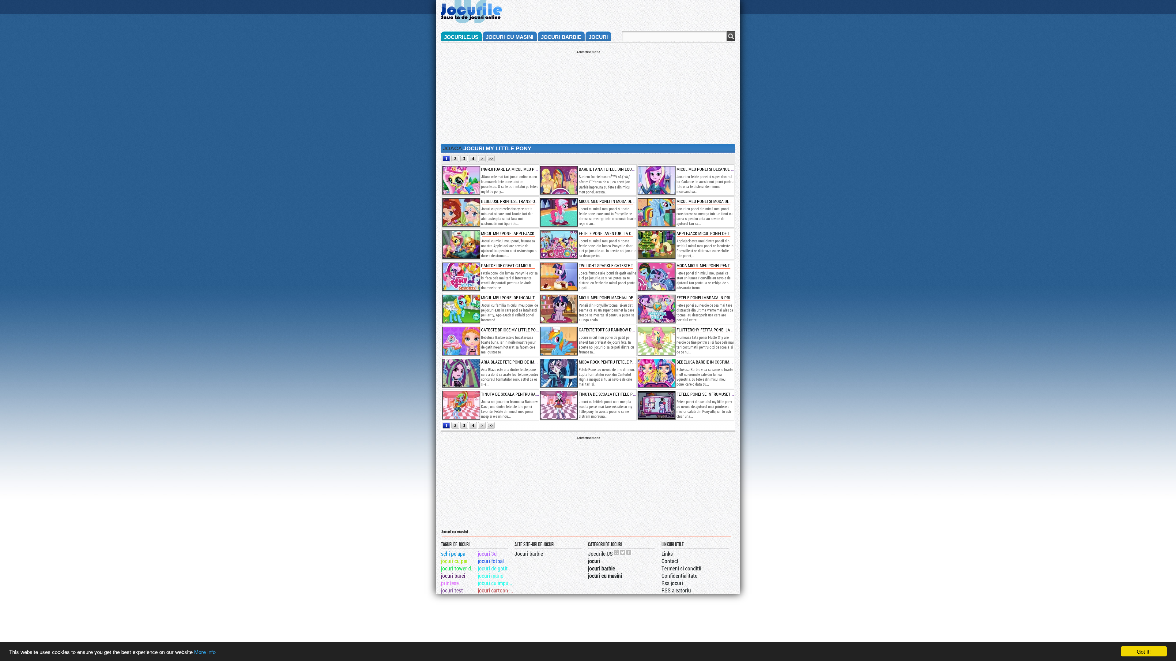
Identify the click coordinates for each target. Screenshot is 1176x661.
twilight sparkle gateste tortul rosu (617, 265)
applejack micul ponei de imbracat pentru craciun (727, 233)
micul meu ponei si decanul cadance (712, 169)
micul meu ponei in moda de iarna (611, 201)
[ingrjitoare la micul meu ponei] (461, 180)
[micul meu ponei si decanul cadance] (656, 180)
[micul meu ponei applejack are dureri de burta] (461, 244)
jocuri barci (453, 575)
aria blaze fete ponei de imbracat (514, 362)
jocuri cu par (454, 561)
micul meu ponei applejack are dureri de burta (528, 233)
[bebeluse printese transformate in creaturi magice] (461, 212)
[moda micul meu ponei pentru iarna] (656, 277)
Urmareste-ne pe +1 (617, 552)
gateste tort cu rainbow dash (609, 330)
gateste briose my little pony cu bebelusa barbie (530, 330)
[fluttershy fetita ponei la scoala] (656, 341)
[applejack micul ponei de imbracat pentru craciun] (656, 244)
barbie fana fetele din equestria (611, 169)
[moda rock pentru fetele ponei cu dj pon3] (558, 373)
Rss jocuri (672, 583)
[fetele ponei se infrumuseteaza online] (656, 405)
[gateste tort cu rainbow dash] (558, 341)
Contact (670, 561)
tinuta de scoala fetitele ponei (610, 394)
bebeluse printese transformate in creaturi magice (533, 201)
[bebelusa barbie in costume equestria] (656, 373)
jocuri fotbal (491, 561)
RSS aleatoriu (676, 590)
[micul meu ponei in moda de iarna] (558, 212)
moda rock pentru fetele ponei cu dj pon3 (620, 362)
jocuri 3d (487, 553)
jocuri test (452, 590)
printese (450, 583)
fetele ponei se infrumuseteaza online (715, 394)
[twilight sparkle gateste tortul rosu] (558, 277)
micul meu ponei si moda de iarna (709, 201)
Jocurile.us (461, 37)
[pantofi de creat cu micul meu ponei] (461, 277)
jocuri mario (490, 575)
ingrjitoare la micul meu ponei (512, 169)
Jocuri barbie (528, 553)
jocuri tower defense (459, 568)
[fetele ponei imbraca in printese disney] (656, 309)
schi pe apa (453, 553)
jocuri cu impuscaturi (496, 583)
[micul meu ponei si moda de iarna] (656, 212)
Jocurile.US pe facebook (629, 552)
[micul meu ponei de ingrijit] (461, 309)
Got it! (1144, 651)
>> (490, 158)
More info (205, 651)
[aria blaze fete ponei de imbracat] (461, 373)
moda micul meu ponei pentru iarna (712, 265)
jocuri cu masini (509, 37)
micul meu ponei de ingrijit (508, 298)
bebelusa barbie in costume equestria (714, 362)
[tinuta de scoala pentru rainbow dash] (461, 405)
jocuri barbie (561, 37)
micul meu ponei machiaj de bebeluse (615, 298)
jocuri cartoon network (496, 590)
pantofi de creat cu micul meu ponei (516, 265)
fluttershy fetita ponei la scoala (711, 330)
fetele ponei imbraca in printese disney (716, 298)
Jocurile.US (600, 553)
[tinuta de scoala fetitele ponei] (558, 405)
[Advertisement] (588, 97)
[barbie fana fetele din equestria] (558, 180)
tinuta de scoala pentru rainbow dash (520, 394)
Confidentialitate (679, 575)
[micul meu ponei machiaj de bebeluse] (558, 309)
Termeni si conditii (681, 568)
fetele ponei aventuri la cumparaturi (617, 233)
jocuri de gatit (493, 568)
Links (667, 553)
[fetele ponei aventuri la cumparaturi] (558, 244)
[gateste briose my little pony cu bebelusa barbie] (461, 341)
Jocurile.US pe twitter (623, 552)
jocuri (598, 37)
